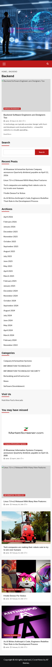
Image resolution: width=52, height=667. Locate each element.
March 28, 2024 (17, 121)
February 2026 (10, 222)
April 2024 (8, 330)
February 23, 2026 (17, 647)
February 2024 (10, 340)
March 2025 (9, 276)
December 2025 (11, 231)
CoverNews (38, 659)
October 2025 (10, 241)
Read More (7, 134)
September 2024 (11, 305)
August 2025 (9, 251)
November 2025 (11, 236)
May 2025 (8, 266)
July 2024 (8, 315)
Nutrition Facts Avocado (12, 400)
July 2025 (8, 256)
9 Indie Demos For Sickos (14, 193)
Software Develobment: (12, 108)
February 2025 (10, 281)
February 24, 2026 (17, 599)
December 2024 (11, 291)
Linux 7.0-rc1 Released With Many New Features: (25, 180)
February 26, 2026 (17, 504)
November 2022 (11, 345)
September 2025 (11, 246)
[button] (4, 63)
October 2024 (10, 300)
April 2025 (8, 271)
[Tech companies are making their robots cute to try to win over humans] (26, 527)
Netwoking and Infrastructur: (17, 376)
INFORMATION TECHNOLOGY (17, 366)
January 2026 (9, 226)
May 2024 (8, 325)
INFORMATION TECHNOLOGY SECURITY (22, 371)
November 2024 (11, 296)
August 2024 (9, 310)
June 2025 (8, 261)
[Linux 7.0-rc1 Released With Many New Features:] (26, 482)
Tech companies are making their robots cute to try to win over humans (25, 186)
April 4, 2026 (16, 458)
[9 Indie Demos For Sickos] (26, 576)
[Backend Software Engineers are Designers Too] (26, 95)
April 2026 (8, 217)
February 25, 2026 (17, 553)
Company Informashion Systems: (18, 361)
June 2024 (8, 320)
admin (7, 121)
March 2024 (9, 335)
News (6, 381)
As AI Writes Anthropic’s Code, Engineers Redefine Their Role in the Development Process (26, 199)
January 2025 (9, 286)
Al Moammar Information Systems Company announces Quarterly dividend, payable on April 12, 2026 (26, 172)
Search (6, 142)
